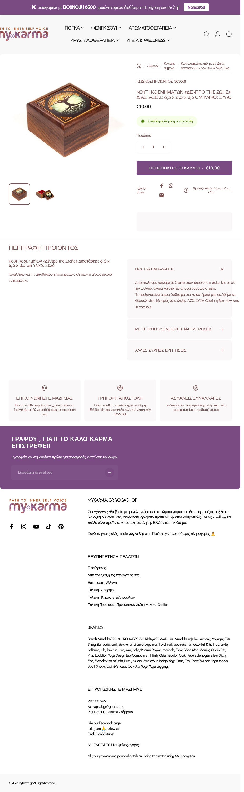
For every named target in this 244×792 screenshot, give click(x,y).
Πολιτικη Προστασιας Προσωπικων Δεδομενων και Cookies (128, 605)
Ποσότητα (144, 135)
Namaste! (196, 7)
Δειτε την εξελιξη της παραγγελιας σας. (114, 575)
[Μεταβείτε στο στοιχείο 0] (19, 194)
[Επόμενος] (115, 128)
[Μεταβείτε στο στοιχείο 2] (44, 194)
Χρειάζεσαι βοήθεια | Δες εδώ (211, 190)
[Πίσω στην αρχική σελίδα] (139, 65)
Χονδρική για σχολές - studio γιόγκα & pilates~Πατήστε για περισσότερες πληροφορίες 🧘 (151, 533)
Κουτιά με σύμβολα (169, 65)
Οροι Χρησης (97, 568)
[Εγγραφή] (109, 472)
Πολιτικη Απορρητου (101, 590)
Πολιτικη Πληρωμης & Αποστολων (111, 597)
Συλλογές (152, 66)
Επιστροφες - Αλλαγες (102, 582)
